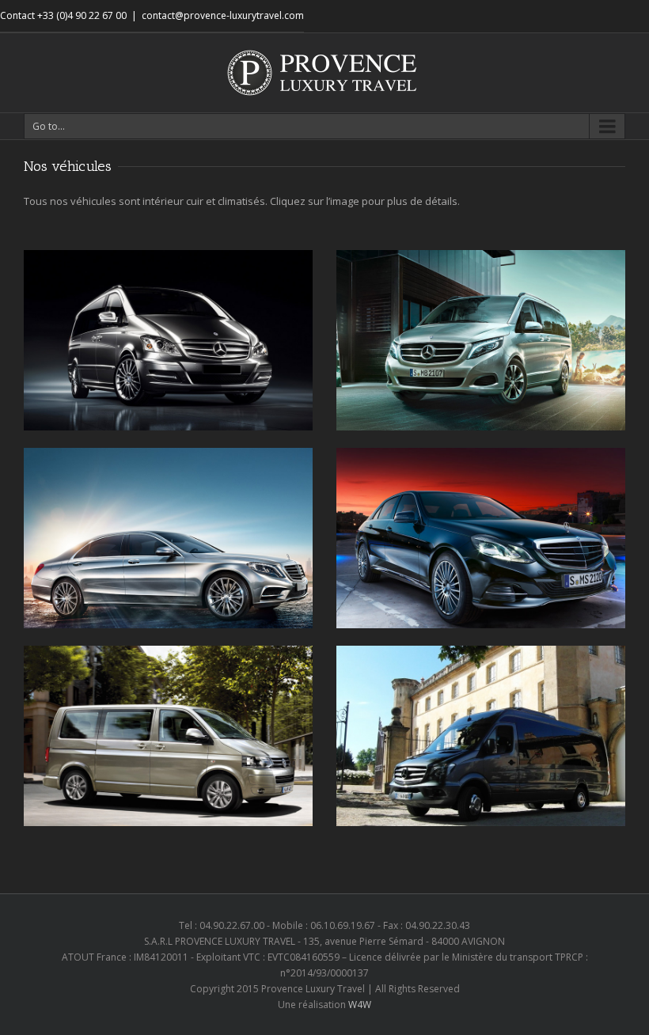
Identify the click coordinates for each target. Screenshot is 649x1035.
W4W (359, 1004)
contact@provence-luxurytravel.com (223, 15)
